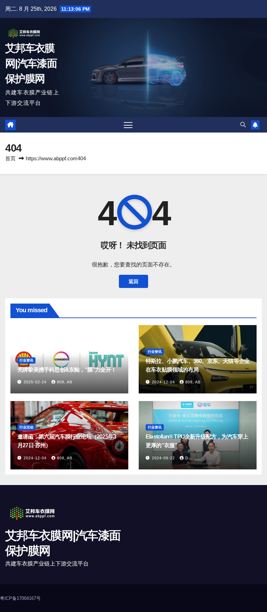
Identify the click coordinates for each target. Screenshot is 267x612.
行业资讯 (26, 360)
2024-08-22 (164, 458)
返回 (133, 281)
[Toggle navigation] (128, 124)
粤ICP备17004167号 (20, 598)
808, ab (64, 382)
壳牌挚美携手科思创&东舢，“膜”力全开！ (66, 370)
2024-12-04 (164, 382)
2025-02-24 (36, 382)
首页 (10, 158)
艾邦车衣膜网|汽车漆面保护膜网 (31, 63)
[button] (243, 125)
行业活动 (26, 427)
